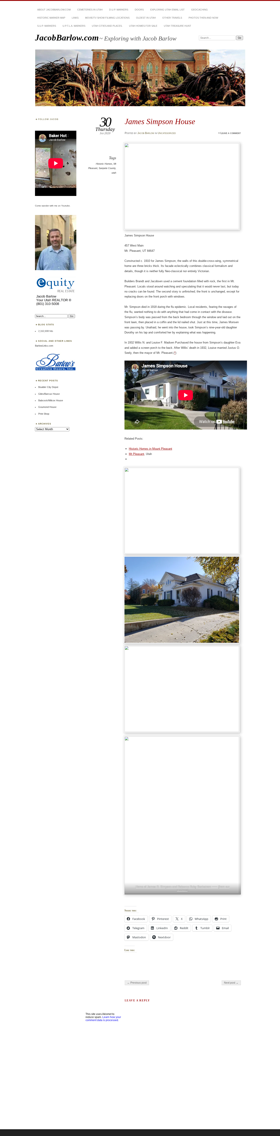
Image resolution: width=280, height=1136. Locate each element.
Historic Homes (104, 163)
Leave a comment (230, 133)
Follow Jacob (48, 119)
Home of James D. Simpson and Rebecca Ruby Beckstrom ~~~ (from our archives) (183, 888)
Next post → (231, 982)
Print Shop (43, 413)
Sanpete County (107, 168)
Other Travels (172, 17)
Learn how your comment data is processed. (103, 1019)
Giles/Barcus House (49, 394)
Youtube (65, 205)
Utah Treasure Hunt (177, 26)
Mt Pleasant (136, 454)
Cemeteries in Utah (90, 9)
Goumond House (47, 407)
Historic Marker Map (51, 17)
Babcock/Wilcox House (50, 400)
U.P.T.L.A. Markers (74, 26)
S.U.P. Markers (46, 26)
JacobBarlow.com (67, 37)
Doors (139, 9)
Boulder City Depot (48, 387)
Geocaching (199, 9)
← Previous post (137, 982)
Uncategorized (167, 133)
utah (114, 172)
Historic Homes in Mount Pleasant (150, 448)
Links (75, 17)
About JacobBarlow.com (54, 9)
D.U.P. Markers (118, 9)
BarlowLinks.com (44, 345)
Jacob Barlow (145, 133)
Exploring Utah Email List (167, 9)
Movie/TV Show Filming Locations (107, 17)
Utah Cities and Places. (107, 26)
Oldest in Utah (146, 17)
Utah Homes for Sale (143, 26)
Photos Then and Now (203, 17)
